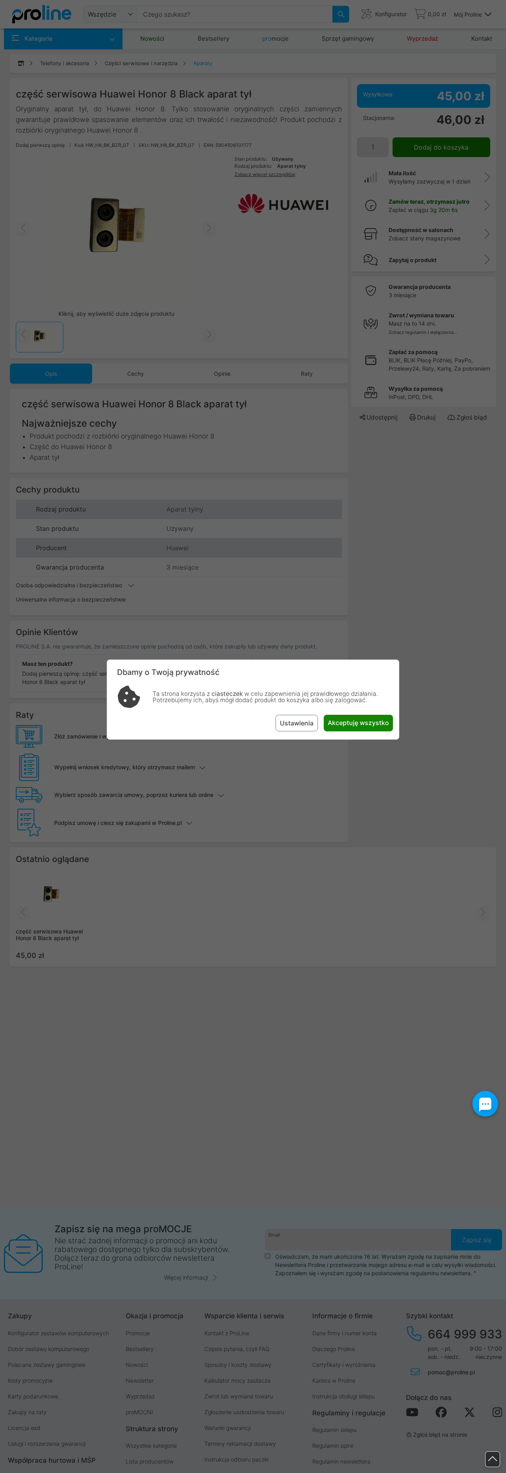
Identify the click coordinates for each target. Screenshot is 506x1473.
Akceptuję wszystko (358, 723)
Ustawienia (296, 723)
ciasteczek (227, 693)
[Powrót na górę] (492, 1459)
